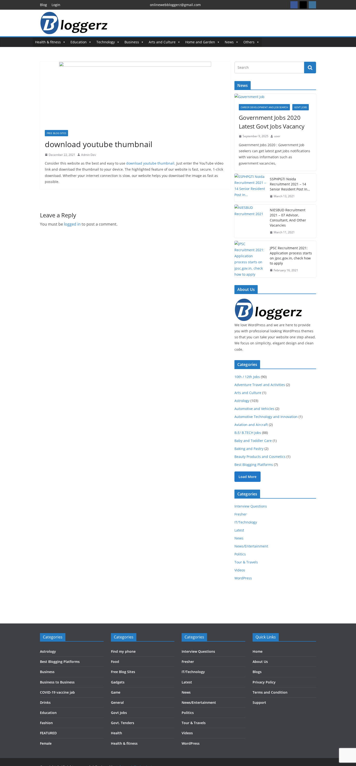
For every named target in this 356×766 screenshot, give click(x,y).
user (277, 136)
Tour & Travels (246, 562)
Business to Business (57, 682)
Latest (239, 530)
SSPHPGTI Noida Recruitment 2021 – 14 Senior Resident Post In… (290, 184)
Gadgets (117, 682)
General (117, 702)
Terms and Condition (270, 692)
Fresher (240, 514)
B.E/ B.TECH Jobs (247, 432)
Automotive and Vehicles (254, 408)
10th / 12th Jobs (247, 376)
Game (115, 692)
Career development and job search (264, 107)
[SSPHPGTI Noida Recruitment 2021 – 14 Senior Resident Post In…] (250, 188)
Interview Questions (250, 506)
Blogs (257, 671)
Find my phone (123, 651)
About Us (260, 661)
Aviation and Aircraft (251, 424)
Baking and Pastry (248, 448)
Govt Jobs (300, 107)
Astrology (241, 400)
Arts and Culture (162, 42)
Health (116, 733)
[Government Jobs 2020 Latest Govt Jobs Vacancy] (275, 97)
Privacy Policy (264, 682)
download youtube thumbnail (150, 163)
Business (131, 42)
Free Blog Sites (56, 133)
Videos (239, 570)
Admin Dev (88, 155)
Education (78, 42)
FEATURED (48, 733)
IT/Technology (245, 522)
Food (115, 661)
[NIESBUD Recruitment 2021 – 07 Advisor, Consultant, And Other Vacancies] (250, 221)
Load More (247, 476)
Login (56, 4)
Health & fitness (48, 42)
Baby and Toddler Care (253, 440)
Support (259, 702)
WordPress (243, 578)
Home (258, 651)
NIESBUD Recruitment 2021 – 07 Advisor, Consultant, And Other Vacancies (288, 218)
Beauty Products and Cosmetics (260, 456)
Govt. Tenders (122, 722)
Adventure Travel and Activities (259, 384)
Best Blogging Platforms (253, 464)
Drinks (45, 702)
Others (249, 42)
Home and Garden (200, 42)
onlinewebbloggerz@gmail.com (175, 4)
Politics (240, 554)
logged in (72, 224)
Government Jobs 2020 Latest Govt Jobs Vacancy (271, 122)
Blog (43, 4)
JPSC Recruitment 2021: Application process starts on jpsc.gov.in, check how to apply (291, 255)
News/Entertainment (251, 546)
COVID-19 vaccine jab (57, 692)
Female (46, 743)
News (229, 42)
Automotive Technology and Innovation (266, 416)
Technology (105, 42)
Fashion (46, 722)
